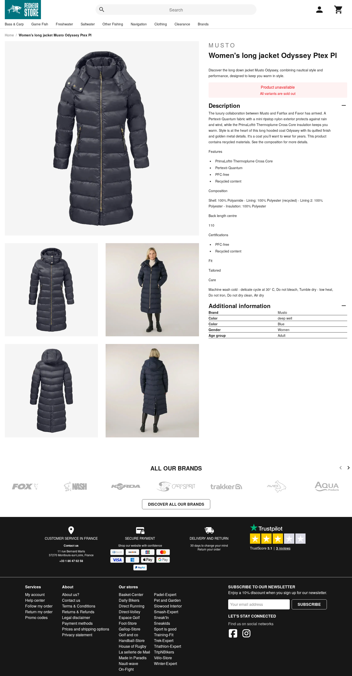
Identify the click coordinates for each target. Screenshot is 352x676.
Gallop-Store (129, 629)
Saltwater (88, 24)
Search (176, 9)
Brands (203, 24)
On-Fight (126, 669)
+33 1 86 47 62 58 (71, 561)
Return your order (209, 549)
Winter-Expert (165, 663)
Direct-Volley (129, 611)
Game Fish (39, 24)
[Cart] (338, 9)
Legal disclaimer (76, 617)
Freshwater (64, 24)
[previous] (340, 468)
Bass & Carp (14, 24)
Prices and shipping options (85, 629)
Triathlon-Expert (167, 646)
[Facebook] (233, 634)
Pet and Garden (167, 600)
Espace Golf (129, 617)
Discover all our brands (176, 504)
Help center (35, 600)
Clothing (160, 24)
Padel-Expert (165, 594)
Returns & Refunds (78, 611)
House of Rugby (132, 646)
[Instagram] (246, 634)
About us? (70, 594)
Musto (222, 45)
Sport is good (165, 629)
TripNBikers (164, 652)
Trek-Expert (163, 640)
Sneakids (162, 623)
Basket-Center (131, 594)
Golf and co (128, 634)
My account (35, 594)
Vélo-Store (163, 657)
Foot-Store (128, 623)
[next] (348, 468)
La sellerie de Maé (134, 652)
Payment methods (77, 623)
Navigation (139, 24)
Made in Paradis (133, 657)
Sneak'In (161, 617)
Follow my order (38, 606)
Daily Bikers (129, 600)
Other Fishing (112, 24)
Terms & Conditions (78, 606)
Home (9, 35)
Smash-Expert (166, 611)
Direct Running (131, 606)
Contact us (71, 545)
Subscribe (309, 604)
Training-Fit (163, 634)
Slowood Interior (168, 606)
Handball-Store (132, 640)
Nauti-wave (128, 663)
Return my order (38, 611)
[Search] (101, 9)
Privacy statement (77, 634)
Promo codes (36, 617)
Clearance (182, 24)
